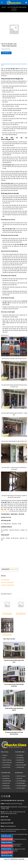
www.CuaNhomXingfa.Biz (10, 826)
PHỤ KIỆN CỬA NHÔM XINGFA (7, 585)
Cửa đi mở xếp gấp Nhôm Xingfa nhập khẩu (16, 7)
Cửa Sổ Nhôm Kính (19, 752)
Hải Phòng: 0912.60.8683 (6, 839)
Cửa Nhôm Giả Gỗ (20, 767)
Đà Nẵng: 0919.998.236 (6, 842)
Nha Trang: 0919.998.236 (6, 845)
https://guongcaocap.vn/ (16, 829)
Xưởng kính (21, 834)
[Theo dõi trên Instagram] (4, 796)
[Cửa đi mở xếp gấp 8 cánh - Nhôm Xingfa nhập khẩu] (21, 604)
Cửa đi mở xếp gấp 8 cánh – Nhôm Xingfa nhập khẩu (21, 614)
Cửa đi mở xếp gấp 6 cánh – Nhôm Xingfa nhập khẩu (7, 635)
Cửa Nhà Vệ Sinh (6, 783)
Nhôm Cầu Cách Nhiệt (21, 765)
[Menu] (2, 2)
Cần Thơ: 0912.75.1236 (6, 852)
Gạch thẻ (15, 846)
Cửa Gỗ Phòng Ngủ (20, 783)
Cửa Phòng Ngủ (5, 785)
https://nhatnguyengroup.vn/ (15, 844)
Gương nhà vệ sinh (5, 831)
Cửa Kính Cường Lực (20, 776)
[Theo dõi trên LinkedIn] (9, 796)
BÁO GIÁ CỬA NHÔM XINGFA (7, 582)
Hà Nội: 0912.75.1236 (6, 836)
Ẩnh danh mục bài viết (13, 569)
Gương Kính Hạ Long (14, 834)
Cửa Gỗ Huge (19, 778)
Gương (18, 846)
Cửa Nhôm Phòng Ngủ (21, 785)
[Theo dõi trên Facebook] (2, 796)
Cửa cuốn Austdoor (20, 788)
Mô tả (2, 65)
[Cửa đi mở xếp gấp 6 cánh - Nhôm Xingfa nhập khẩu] (7, 625)
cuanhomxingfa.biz (5, 511)
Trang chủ (4, 7)
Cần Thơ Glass (14, 839)
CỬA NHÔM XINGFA (5, 580)
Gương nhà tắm (12, 831)
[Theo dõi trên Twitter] (7, 796)
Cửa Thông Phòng (6, 788)
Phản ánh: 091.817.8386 (6, 855)
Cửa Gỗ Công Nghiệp (21, 781)
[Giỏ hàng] (26, 2)
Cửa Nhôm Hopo (20, 762)
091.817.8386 (7, 820)
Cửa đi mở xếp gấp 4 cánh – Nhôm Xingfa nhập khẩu (7, 614)
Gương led (24, 829)
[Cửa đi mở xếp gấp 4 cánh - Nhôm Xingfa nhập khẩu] (7, 604)
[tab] (14, 65)
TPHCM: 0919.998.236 (6, 849)
